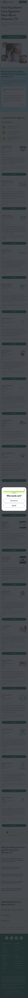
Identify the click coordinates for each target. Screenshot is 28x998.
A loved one (14, 500)
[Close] (24, 490)
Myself (14, 505)
